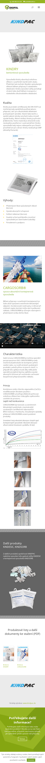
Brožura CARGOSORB (21, 666)
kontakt (22, 739)
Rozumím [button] (31, 760)
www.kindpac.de (29, 703)
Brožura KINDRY (6, 666)
